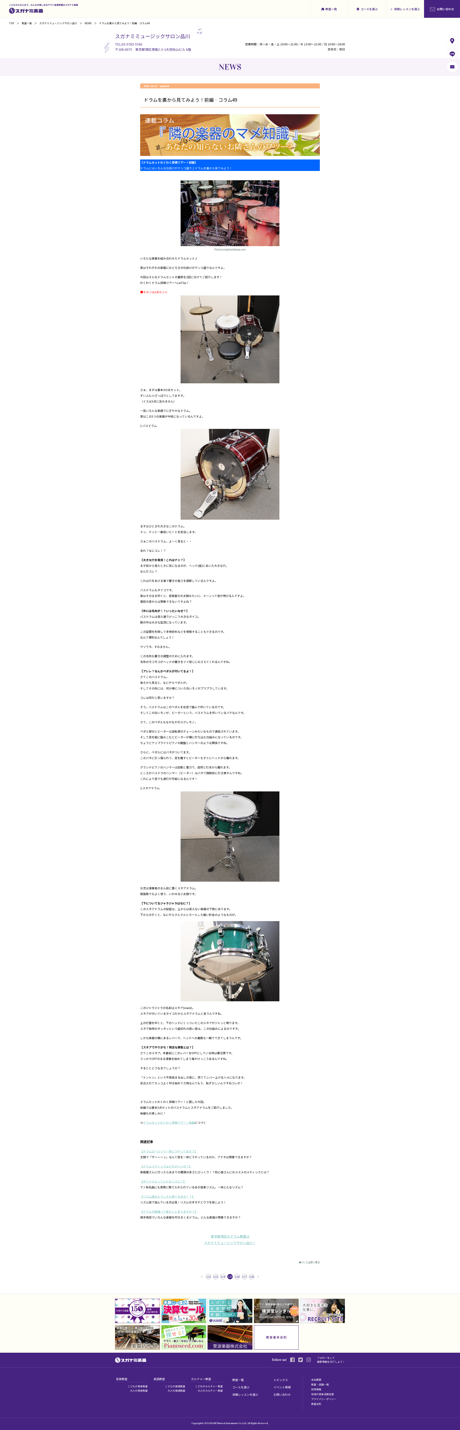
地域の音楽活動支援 (322, 1394)
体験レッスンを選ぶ (407, 9)
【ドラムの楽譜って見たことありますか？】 (168, 1211)
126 (237, 1276)
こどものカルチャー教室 (209, 1386)
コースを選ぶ (369, 9)
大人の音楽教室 (139, 1390)
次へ (258, 1276)
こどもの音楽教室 (138, 1386)
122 (208, 1276)
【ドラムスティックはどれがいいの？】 (166, 1166)
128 (251, 1276)
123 (215, 1276)
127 (244, 1276)
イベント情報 (282, 1387)
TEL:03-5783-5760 (128, 44)
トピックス (280, 1380)
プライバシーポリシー (323, 1399)
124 (223, 1276)
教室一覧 (331, 9)
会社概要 (316, 1379)
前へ (202, 1276)
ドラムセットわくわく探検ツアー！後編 (169, 1122)
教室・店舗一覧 (320, 1384)
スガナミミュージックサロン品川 (58, 23)
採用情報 (316, 1389)
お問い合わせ (282, 1394)
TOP (11, 23)
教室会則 (316, 1404)
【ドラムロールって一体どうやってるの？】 (168, 1151)
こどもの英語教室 (175, 1386)
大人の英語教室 (176, 1390)
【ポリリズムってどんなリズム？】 (163, 1181)
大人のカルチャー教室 (210, 1390)
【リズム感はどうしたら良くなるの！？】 (167, 1196)
